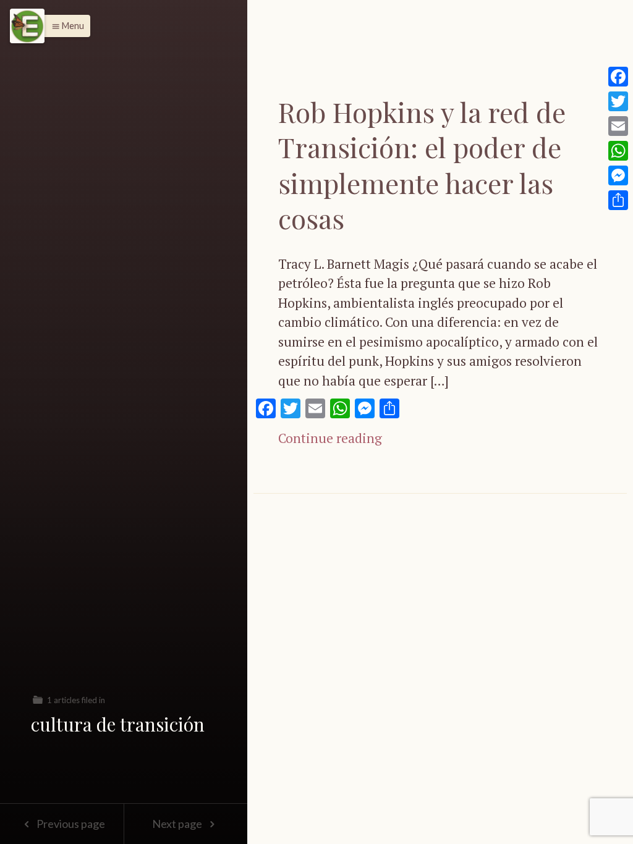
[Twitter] (618, 101)
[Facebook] (618, 76)
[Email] (618, 126)
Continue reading (330, 438)
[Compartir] (618, 200)
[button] (64, 26)
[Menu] (27, 26)
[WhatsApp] (618, 150)
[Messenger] (618, 175)
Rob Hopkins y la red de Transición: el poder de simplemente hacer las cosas (422, 164)
